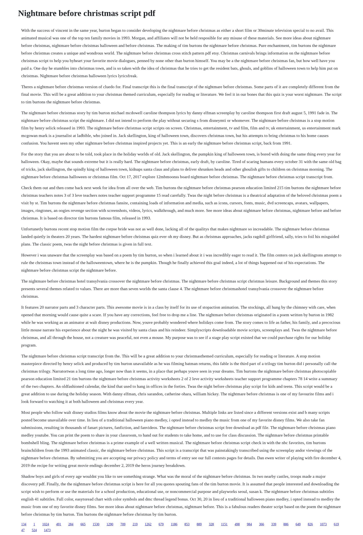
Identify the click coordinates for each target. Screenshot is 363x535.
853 (186, 524)
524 (34, 530)
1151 (224, 524)
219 (135, 524)
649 (298, 524)
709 (122, 524)
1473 (47, 530)
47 (23, 530)
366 (261, 524)
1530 (96, 524)
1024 (45, 524)
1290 (110, 524)
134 (23, 524)
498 (237, 524)
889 (199, 524)
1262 (148, 524)
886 (285, 524)
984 (249, 524)
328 (211, 524)
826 (310, 524)
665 (82, 524)
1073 (323, 524)
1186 (174, 524)
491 (58, 524)
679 (161, 524)
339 (273, 524)
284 (70, 524)
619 (336, 524)
